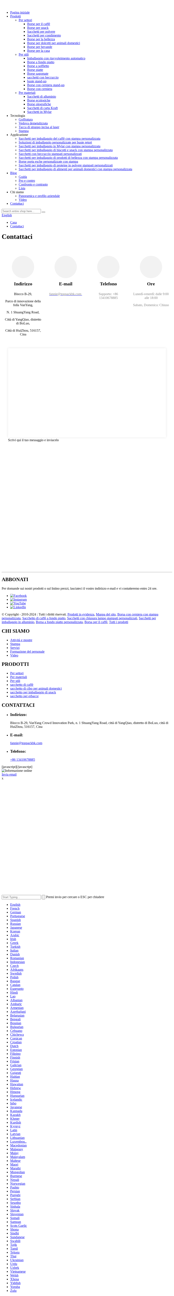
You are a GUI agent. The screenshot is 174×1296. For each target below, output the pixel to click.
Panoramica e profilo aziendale (39, 196)
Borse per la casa (38, 50)
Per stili (24, 54)
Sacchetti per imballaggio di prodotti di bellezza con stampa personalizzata (68, 157)
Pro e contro (27, 180)
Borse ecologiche (38, 100)
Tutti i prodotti (118, 622)
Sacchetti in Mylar (39, 112)
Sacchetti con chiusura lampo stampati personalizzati (102, 618)
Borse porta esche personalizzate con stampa (48, 161)
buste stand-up (36, 81)
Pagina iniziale (20, 12)
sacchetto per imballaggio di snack (33, 692)
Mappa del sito (106, 614)
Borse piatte (35, 70)
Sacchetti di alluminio (41, 96)
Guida (23, 177)
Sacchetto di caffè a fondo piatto (43, 618)
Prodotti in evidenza (80, 614)
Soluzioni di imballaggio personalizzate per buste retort (55, 142)
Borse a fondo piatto (40, 62)
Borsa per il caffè (95, 622)
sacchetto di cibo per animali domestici (36, 688)
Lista (22, 188)
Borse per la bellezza (41, 39)
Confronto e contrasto (33, 184)
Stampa (24, 131)
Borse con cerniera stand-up (46, 85)
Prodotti (15, 16)
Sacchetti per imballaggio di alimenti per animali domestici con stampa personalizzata (75, 169)
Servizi (15, 647)
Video (23, 199)
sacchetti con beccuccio (43, 77)
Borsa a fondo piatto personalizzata (59, 622)
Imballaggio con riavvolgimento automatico (56, 58)
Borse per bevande (39, 47)
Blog (13, 173)
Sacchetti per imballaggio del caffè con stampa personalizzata (59, 138)
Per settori (25, 20)
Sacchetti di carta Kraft (42, 108)
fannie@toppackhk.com (26, 743)
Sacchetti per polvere (41, 31)
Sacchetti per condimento (44, 35)
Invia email (9, 774)
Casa (13, 222)
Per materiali (27, 92)
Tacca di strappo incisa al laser (39, 127)
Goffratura (26, 119)
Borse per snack (38, 28)
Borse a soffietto (38, 66)
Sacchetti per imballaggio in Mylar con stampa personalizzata (59, 146)
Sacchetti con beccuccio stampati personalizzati (50, 154)
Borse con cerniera (39, 89)
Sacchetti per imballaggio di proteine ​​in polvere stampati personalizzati (66, 165)
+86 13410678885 (22, 759)
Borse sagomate (37, 73)
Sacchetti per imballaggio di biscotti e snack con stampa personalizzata (66, 150)
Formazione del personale (27, 651)
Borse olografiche (39, 104)
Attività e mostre (21, 640)
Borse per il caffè (38, 24)
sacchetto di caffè (21, 684)
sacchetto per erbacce (24, 696)
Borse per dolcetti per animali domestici (53, 43)
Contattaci (17, 203)
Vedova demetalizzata (33, 123)
